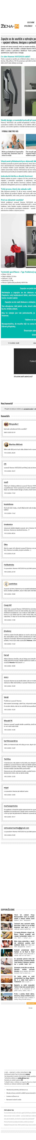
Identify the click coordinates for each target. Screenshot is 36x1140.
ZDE (30, 1072)
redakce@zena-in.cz (23, 1078)
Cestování (30, 22)
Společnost (28, 26)
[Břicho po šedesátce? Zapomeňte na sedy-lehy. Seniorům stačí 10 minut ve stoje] (13, 141)
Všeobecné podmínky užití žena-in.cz (17, 1090)
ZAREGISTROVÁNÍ (28, 409)
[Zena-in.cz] (11, 26)
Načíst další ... (31, 1003)
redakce (27, 1074)
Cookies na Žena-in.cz (12, 1096)
